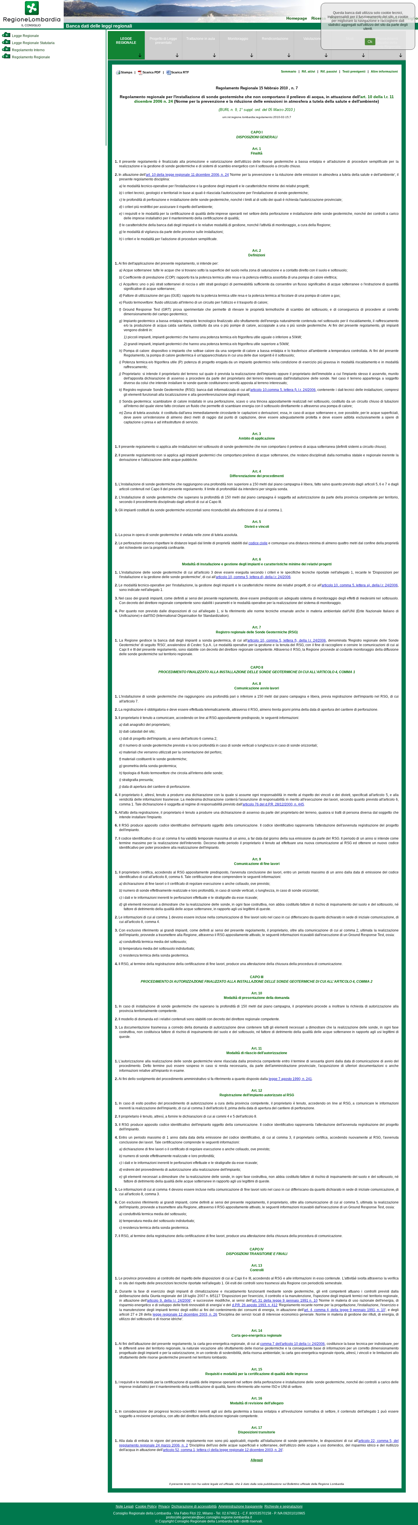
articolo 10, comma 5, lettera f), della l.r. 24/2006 (286, 640)
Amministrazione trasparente (240, 1506)
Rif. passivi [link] (328, 71)
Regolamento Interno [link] (28, 50)
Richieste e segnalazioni (283, 1506)
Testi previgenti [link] (353, 71)
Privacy (164, 1506)
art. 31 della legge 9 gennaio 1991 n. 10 (285, 1301)
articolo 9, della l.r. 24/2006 (169, 1301)
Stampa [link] (126, 72)
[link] (32, 27)
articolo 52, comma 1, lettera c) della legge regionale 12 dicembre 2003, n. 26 (222, 1450)
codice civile (258, 543)
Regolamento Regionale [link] (30, 57)
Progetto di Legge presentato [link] (163, 41)
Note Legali (125, 1506)
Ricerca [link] (318, 18)
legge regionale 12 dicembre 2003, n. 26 (185, 1314)
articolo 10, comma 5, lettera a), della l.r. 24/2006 (360, 585)
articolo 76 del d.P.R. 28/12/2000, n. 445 (273, 804)
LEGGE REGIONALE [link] (126, 41)
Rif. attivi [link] (308, 71)
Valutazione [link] (312, 39)
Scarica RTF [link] (180, 72)
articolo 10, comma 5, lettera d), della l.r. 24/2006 (253, 577)
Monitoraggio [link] (238, 39)
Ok (370, 42)
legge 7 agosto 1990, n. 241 (290, 1079)
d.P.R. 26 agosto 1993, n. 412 (255, 1305)
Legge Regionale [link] (25, 36)
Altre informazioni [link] (384, 71)
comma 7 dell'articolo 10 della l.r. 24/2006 (292, 1344)
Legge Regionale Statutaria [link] (33, 43)
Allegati (257, 1460)
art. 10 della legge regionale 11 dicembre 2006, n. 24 (187, 175)
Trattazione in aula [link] (200, 39)
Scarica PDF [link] (152, 72)
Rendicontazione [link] (275, 39)
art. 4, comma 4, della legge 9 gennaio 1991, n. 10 (344, 1310)
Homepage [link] (296, 18)
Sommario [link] (288, 71)
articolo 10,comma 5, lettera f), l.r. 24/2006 (282, 390)
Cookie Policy (146, 1506)
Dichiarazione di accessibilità (194, 1506)
